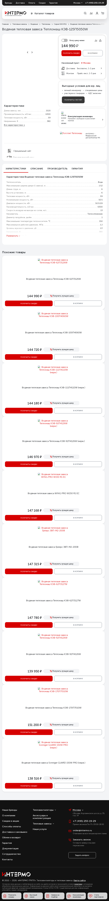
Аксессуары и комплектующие (42, 816)
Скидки (42, 3)
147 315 (35, 564)
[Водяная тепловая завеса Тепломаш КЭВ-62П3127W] (53, 584)
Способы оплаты (11, 826)
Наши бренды (9, 810)
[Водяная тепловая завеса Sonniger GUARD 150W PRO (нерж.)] (53, 747)
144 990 (34, 296)
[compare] (91, 13)
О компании (8, 815)
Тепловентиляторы (43, 810)
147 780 (35, 618)
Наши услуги (40, 829)
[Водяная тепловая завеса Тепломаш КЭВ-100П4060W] (53, 316)
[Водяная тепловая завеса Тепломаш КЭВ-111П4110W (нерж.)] (53, 372)
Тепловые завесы (42, 823)
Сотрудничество (11, 854)
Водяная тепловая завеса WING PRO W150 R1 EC (53, 493)
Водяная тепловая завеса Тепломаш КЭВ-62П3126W (53, 279)
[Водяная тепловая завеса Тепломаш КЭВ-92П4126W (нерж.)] (53, 426)
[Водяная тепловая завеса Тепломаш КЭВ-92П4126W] (53, 637)
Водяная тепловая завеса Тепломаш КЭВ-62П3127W (53, 600)
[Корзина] (102, 13)
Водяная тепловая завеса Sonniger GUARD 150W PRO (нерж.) (53, 762)
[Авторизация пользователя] (97, 13)
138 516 (35, 778)
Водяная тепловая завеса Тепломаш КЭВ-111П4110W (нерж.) (53, 387)
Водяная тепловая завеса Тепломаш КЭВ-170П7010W (53, 707)
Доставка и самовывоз (14, 832)
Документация (10, 848)
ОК (87, 886)
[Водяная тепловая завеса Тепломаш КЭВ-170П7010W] (53, 691)
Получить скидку (71, 53)
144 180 (35, 403)
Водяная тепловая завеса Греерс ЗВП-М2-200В (53, 547)
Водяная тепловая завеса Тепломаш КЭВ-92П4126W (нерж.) (53, 441)
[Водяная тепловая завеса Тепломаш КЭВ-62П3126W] (53, 262)
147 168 (35, 510)
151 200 (34, 725)
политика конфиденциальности (83, 880)
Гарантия (53, 3)
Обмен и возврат (11, 837)
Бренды (8, 3)
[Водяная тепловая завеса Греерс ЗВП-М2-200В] (53, 530)
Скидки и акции (10, 821)
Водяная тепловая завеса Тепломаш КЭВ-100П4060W (53, 332)
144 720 (35, 350)
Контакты (7, 859)
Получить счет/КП (73, 100)
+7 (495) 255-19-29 (94, 3)
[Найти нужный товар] (85, 13)
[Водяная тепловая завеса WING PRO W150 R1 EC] (53, 477)
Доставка (20, 3)
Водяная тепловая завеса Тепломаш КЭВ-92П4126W (53, 654)
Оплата (31, 3)
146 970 (35, 457)
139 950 (35, 671)
